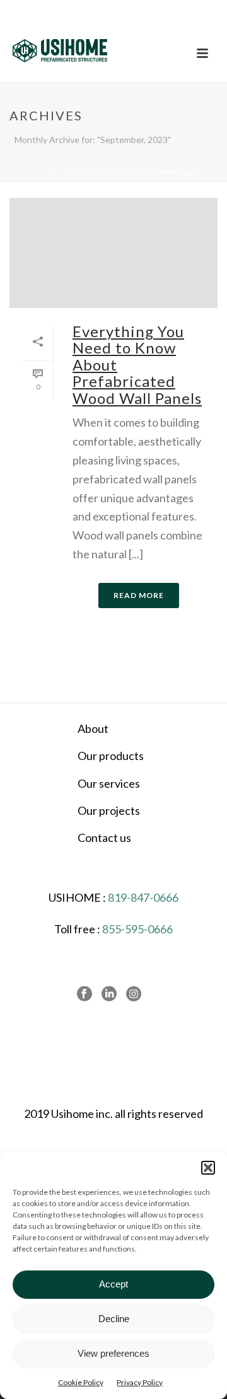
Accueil (46, 172)
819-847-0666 (143, 897)
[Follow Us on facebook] (84, 994)
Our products (111, 756)
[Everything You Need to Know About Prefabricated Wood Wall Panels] (113, 253)
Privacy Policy (140, 1382)
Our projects (109, 810)
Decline (113, 1318)
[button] (208, 1167)
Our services (109, 783)
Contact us (104, 837)
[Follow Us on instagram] (133, 994)
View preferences (113, 1353)
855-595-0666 (137, 929)
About (93, 728)
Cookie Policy (80, 1382)
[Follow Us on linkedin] (109, 994)
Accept (113, 1284)
